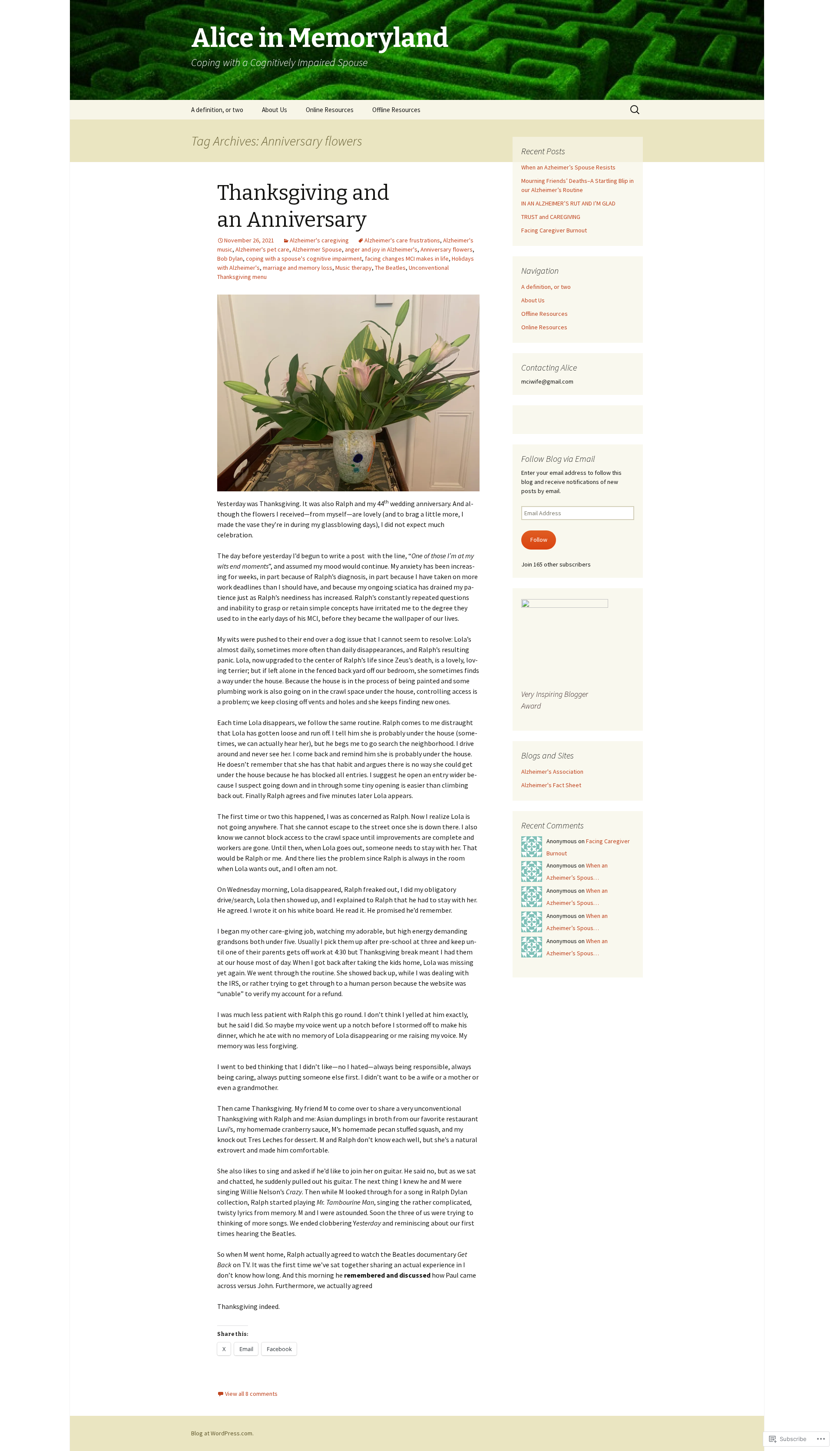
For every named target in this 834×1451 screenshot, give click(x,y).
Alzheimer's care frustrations (402, 240)
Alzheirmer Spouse (317, 249)
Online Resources (330, 110)
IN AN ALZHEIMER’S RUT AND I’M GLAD (568, 203)
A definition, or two (217, 110)
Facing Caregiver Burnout (554, 230)
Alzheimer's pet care (262, 249)
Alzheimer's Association (552, 771)
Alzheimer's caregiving (319, 240)
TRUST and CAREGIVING (550, 217)
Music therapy (353, 268)
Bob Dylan (230, 258)
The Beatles (390, 268)
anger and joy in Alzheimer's (381, 249)
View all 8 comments (251, 1394)
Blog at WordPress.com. (222, 1433)
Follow (538, 539)
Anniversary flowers (446, 249)
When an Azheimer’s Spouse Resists (568, 167)
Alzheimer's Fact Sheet (551, 785)
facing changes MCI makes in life (407, 258)
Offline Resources (396, 110)
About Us (274, 110)
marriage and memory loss (297, 268)
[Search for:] (635, 110)
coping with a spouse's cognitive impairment (304, 258)
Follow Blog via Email (558, 458)
